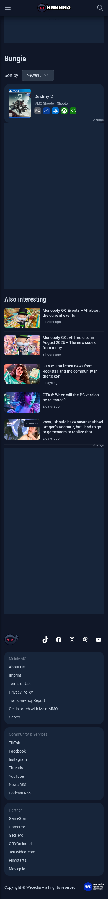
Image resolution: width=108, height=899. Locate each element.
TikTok (14, 743)
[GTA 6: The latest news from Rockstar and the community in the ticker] (22, 374)
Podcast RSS (20, 793)
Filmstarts (18, 860)
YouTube (16, 776)
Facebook (17, 751)
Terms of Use (20, 683)
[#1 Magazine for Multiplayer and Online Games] (54, 7)
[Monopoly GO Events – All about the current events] (22, 318)
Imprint (15, 675)
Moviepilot (18, 869)
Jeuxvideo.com (22, 852)
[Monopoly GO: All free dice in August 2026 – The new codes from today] (22, 345)
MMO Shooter (44, 103)
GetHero (16, 835)
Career (14, 717)
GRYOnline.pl (20, 843)
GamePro (17, 827)
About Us (17, 667)
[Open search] (100, 7)
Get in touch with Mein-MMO (33, 709)
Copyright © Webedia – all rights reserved (40, 887)
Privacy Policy (21, 692)
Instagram (18, 759)
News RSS (17, 784)
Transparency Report (27, 700)
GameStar (17, 818)
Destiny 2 (43, 96)
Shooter (63, 103)
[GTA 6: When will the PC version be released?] (22, 402)
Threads (16, 768)
